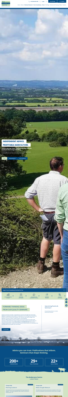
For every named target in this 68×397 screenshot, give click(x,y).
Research (12, 158)
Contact (64, 4)
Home (19, 4)
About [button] (22, 4)
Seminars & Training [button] (54, 4)
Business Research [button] (29, 4)
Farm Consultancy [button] (37, 4)
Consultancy (22, 158)
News (60, 4)
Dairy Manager (52, 1)
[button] (40, 1)
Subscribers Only (30, 384)
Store (43, 4)
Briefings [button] (47, 4)
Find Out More (6, 329)
